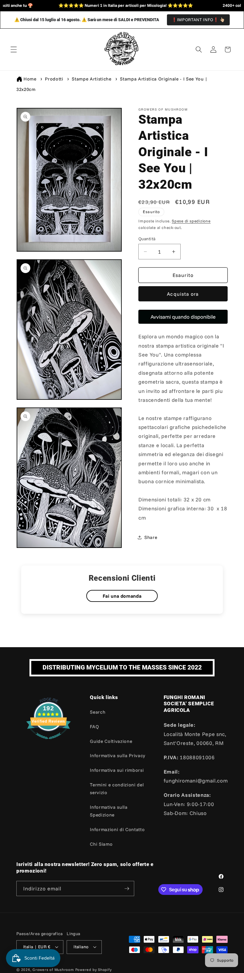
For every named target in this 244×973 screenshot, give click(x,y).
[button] (14, 49)
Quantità (147, 238)
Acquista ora (183, 294)
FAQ (94, 726)
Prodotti (54, 79)
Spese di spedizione (191, 221)
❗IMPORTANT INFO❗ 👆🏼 (198, 19)
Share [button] (150, 537)
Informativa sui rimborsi (117, 770)
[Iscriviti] (127, 888)
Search (97, 712)
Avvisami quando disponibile (183, 316)
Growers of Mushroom (53, 969)
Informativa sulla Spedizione (108, 811)
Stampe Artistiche (91, 79)
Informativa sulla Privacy (118, 755)
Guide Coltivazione (111, 741)
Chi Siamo (101, 844)
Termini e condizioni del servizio (117, 789)
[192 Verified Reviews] (48, 741)
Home (30, 79)
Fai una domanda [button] (122, 596)
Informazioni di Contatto (117, 829)
